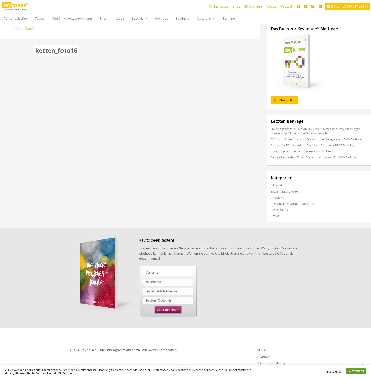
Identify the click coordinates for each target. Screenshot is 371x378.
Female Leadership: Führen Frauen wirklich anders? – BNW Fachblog (314, 157)
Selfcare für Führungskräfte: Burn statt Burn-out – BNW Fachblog (312, 145)
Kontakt (262, 350)
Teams (39, 18)
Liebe (120, 18)
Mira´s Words (279, 209)
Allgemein (277, 185)
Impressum (264, 356)
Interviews (277, 197)
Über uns (204, 18)
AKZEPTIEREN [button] (356, 371)
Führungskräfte (15, 18)
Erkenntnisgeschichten (285, 191)
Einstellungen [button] (334, 371)
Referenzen (253, 6)
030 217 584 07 (357, 6)
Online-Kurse (218, 6)
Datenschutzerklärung (271, 363)
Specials (137, 18)
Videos (271, 6)
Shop (236, 6)
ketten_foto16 (24, 28)
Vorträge (161, 18)
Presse (275, 216)
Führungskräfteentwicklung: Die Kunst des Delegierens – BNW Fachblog (316, 139)
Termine (228, 18)
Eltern (104, 18)
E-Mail (335, 6)
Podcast (286, 6)
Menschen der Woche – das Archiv (292, 203)
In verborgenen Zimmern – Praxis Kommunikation (302, 151)
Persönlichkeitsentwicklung (72, 18)
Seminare (183, 18)
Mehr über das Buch (284, 100)
